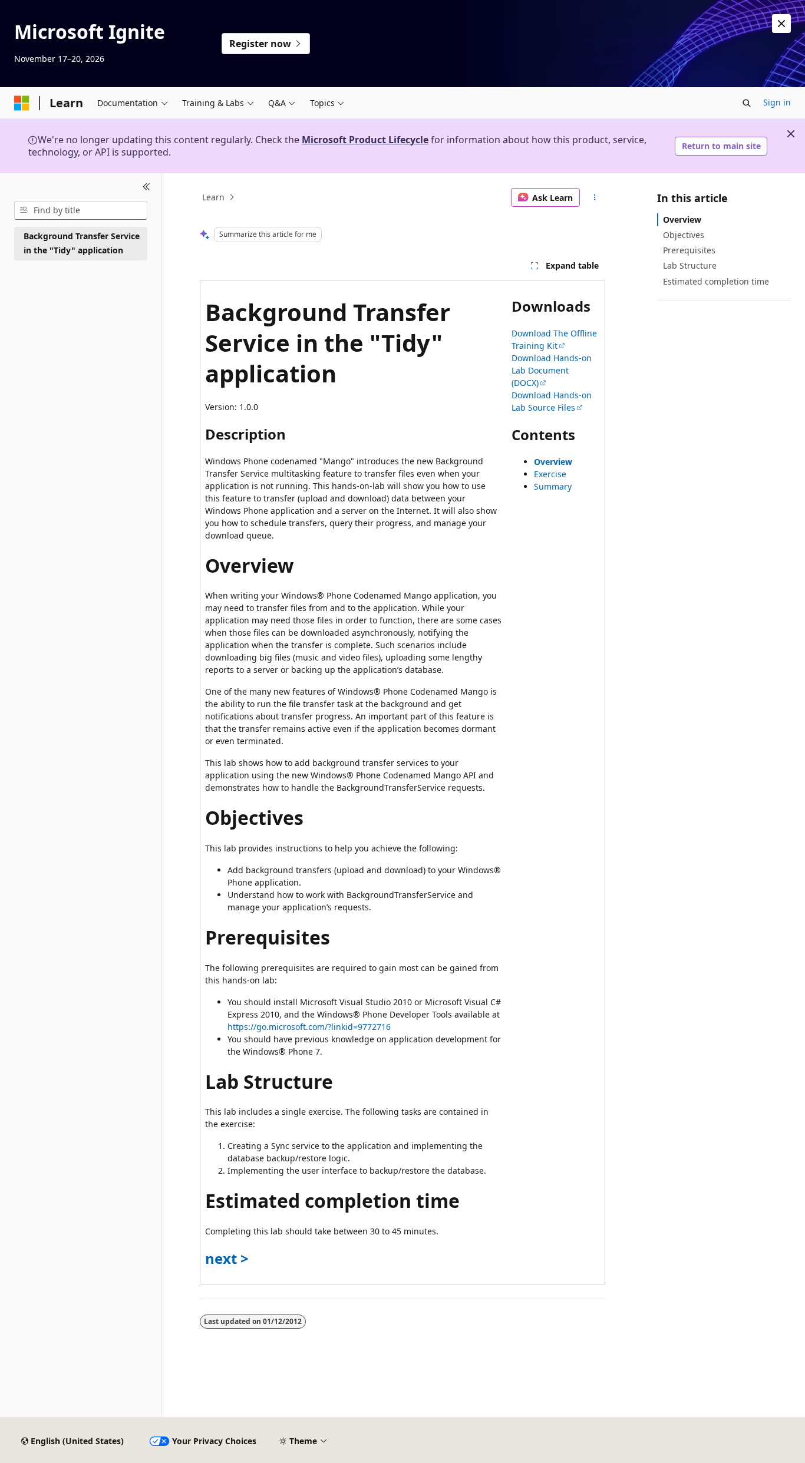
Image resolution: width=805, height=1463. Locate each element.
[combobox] (80, 210)
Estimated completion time (716, 281)
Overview (553, 461)
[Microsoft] (21, 103)
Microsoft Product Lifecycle (365, 139)
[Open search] (746, 103)
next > (227, 1258)
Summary (553, 486)
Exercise (550, 474)
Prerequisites (689, 250)
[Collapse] (146, 187)
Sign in (777, 102)
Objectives (683, 234)
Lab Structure (690, 265)
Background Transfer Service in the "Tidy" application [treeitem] (82, 243)
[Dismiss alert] (781, 23)
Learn (213, 197)
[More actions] (595, 197)
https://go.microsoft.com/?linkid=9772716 (309, 1026)
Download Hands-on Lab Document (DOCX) (552, 370)
